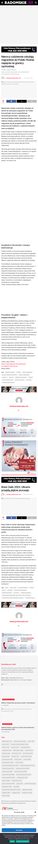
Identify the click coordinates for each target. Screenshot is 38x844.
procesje (10, 590)
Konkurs (6, 753)
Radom (6, 780)
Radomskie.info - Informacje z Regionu (21, 680)
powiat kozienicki (22, 768)
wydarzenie (27, 789)
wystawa (16, 792)
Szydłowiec (6, 786)
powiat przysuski (20, 771)
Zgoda (12, 841)
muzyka (15, 756)
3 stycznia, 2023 (6, 731)
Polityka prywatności (22, 841)
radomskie (17, 780)
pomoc (19, 762)
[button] (35, 812)
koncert (29, 750)
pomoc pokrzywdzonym (10, 765)
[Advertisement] (19, 25)
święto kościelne (7, 592)
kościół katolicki (23, 587)
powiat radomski (8, 774)
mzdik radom (26, 756)
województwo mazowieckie (11, 789)
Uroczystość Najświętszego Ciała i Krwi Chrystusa (16, 595)
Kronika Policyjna (8, 699)
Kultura (5, 756)
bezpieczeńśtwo (10, 372)
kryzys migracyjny (24, 374)
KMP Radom (18, 750)
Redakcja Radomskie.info (14, 78)
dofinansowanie (20, 741)
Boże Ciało (13, 587)
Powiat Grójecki (8, 768)
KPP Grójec (28, 753)
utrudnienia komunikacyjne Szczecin (12, 597)
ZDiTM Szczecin (30, 597)
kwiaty (31, 587)
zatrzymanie (27, 792)
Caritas (19, 372)
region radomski (8, 783)
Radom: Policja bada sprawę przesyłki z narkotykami (18, 703)
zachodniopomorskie (8, 382)
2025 (6, 587)
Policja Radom (7, 762)
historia (15, 747)
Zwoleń (5, 795)
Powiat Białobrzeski (27, 765)
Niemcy (11, 377)
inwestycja (25, 747)
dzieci (5, 744)
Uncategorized (7, 724)
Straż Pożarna (30, 783)
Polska (31, 377)
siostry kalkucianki (7, 380)
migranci (4, 377)
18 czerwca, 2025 (28, 494)
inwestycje (6, 750)
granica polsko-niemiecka (9, 374)
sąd (16, 786)
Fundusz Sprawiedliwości (19, 744)
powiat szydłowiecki (24, 774)
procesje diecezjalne (21, 590)
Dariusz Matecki (27, 372)
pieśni (4, 590)
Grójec (5, 747)
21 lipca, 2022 (5, 705)
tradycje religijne (26, 592)
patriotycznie (7, 759)
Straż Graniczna (19, 380)
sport (20, 783)
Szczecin (28, 380)
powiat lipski (7, 771)
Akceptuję (19, 830)
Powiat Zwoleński (8, 777)
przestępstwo (22, 777)
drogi (31, 741)
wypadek (6, 792)
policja (27, 759)
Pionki (18, 759)
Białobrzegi (7, 741)
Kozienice (16, 753)
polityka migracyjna (21, 377)
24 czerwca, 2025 (28, 78)
